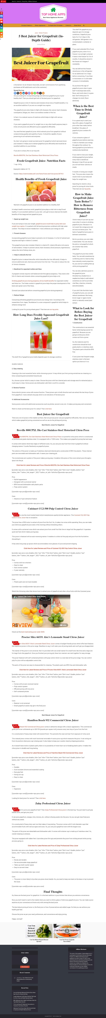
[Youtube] (1, 21)
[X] (18, 93)
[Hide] (0, 39)
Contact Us (19, 1)
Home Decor (77, 25)
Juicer (36, 33)
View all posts (25, 966)
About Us (14, 1)
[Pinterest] (26, 93)
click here (48, 409)
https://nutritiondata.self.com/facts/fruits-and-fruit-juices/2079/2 (41, 174)
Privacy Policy (24, 1)
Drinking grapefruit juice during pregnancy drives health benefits (33, 281)
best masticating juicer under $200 (32, 632)
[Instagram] (37, 93)
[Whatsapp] (35, 93)
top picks (87, 189)
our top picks (54, 309)
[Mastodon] (29, 93)
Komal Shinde (42, 44)
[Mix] (32, 93)
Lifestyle (68, 25)
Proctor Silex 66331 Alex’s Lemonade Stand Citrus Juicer (35, 644)
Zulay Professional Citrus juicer (55, 810)
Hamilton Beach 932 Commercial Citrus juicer (28, 727)
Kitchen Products (26, 25)
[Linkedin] (23, 93)
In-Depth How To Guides (55, 25)
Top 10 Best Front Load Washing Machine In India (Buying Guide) (25, 979)
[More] (43, 93)
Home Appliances (40, 25)
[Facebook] (15, 93)
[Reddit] (20, 93)
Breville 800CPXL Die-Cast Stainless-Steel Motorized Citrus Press (36, 155)
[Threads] (40, 93)
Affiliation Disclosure (32, 1)
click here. (42, 798)
